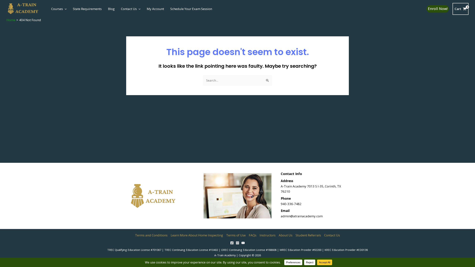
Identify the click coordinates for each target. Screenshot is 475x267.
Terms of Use (236, 235)
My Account (155, 9)
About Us (285, 235)
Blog (111, 9)
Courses (57, 9)
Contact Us (129, 9)
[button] (65, 8)
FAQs (252, 235)
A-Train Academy (225, 255)
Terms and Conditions (151, 235)
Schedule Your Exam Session (191, 9)
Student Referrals (308, 235)
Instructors (268, 235)
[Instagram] (237, 243)
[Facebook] (232, 243)
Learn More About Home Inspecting (197, 235)
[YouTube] (243, 243)
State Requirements (87, 9)
